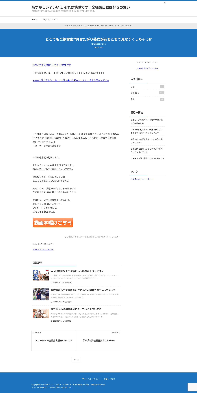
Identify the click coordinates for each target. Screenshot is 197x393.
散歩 (99, 237)
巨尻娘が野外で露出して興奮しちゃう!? (147, 158)
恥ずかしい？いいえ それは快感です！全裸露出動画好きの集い (80, 7)
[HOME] (165, 2)
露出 (147, 99)
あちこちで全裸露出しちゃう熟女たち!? (52, 65)
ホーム (34, 19)
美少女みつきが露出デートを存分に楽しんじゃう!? (147, 141)
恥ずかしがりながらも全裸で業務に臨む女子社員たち (147, 122)
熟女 (103, 237)
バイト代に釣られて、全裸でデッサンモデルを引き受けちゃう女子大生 (146, 131)
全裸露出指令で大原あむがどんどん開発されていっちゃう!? (83, 290)
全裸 (147, 87)
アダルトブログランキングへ (43, 249)
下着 (86, 237)
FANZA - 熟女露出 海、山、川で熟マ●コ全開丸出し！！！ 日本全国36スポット (71, 80)
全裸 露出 (99, 47)
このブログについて (49, 19)
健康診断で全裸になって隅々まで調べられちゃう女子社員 (146, 150)
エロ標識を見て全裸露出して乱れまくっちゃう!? (77, 270)
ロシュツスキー (114, 237)
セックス (80, 237)
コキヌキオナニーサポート (142, 179)
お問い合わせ (109, 379)
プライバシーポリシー (91, 379)
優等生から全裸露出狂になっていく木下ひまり (76, 309)
